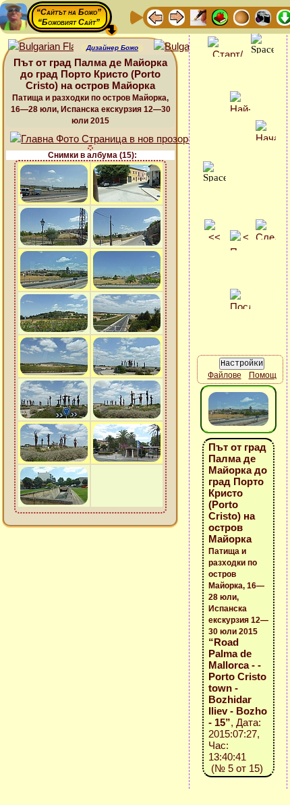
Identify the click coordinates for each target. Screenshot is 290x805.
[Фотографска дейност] (263, 16)
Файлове (224, 375)
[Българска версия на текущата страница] (186, 46)
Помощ (263, 375)
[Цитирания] (220, 16)
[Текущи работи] (241, 16)
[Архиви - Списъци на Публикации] (198, 16)
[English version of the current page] (41, 46)
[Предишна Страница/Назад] (155, 16)
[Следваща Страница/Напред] (177, 16)
